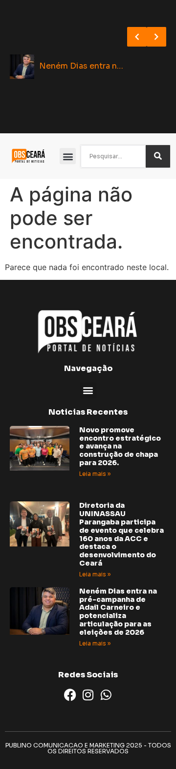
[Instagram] (88, 695)
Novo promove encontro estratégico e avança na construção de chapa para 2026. (120, 446)
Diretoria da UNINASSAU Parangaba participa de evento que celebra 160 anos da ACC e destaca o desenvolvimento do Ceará (121, 534)
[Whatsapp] (106, 695)
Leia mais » (94, 473)
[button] (68, 156)
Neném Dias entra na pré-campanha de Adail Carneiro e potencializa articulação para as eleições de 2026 (118, 612)
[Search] (158, 156)
